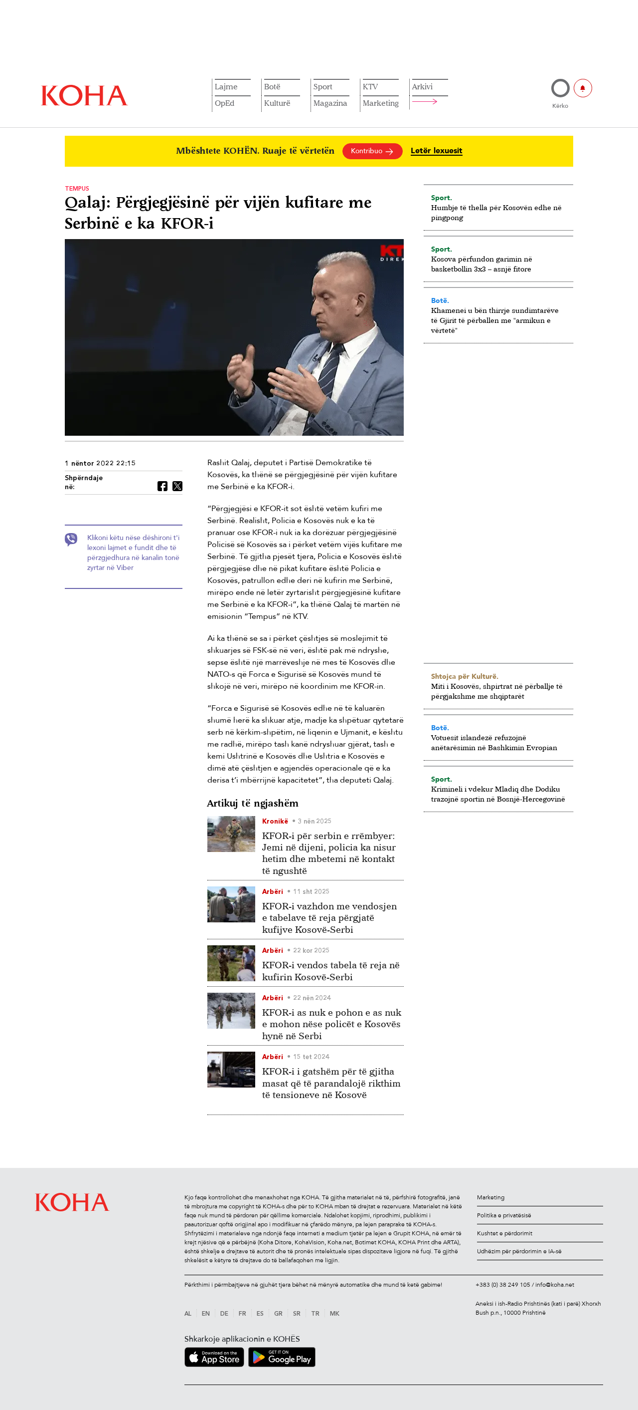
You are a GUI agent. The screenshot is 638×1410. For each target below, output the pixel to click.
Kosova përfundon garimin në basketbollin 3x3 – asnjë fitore (481, 264)
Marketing (381, 103)
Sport (323, 86)
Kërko (560, 105)
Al (187, 1314)
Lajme (226, 86)
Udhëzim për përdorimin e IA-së (519, 1251)
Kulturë (277, 103)
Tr (315, 1314)
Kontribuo (367, 151)
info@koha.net (554, 1284)
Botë (272, 86)
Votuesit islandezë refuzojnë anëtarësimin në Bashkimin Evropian (494, 742)
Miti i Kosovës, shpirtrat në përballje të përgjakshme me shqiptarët (497, 691)
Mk (334, 1314)
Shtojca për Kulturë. (464, 676)
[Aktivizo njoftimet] (583, 88)
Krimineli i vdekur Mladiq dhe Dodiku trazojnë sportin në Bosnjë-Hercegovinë (498, 794)
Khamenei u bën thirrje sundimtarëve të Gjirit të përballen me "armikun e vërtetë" (495, 320)
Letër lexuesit (437, 151)
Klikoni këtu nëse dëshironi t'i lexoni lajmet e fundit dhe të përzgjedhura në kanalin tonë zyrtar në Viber (133, 553)
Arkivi (422, 86)
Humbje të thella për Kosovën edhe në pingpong (496, 212)
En (206, 1314)
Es (260, 1314)
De (224, 1314)
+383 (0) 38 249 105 (503, 1284)
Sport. (441, 198)
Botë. (440, 300)
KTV (370, 86)
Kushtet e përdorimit (504, 1233)
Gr (278, 1314)
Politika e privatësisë (504, 1215)
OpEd (224, 103)
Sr (297, 1314)
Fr (242, 1314)
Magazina (330, 103)
